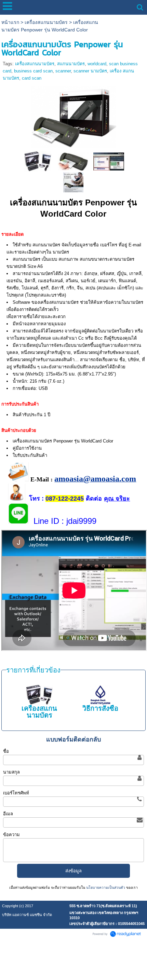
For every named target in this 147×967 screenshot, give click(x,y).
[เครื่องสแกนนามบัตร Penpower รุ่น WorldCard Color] (73, 116)
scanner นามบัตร (90, 70)
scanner (63, 70)
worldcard (97, 63)
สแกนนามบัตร (71, 63)
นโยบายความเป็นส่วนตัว (105, 887)
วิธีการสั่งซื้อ (100, 708)
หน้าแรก (10, 22)
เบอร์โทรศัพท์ (16, 792)
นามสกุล (11, 772)
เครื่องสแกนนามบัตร (46, 22)
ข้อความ (11, 834)
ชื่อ (6, 751)
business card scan (33, 70)
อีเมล (8, 813)
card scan (31, 78)
